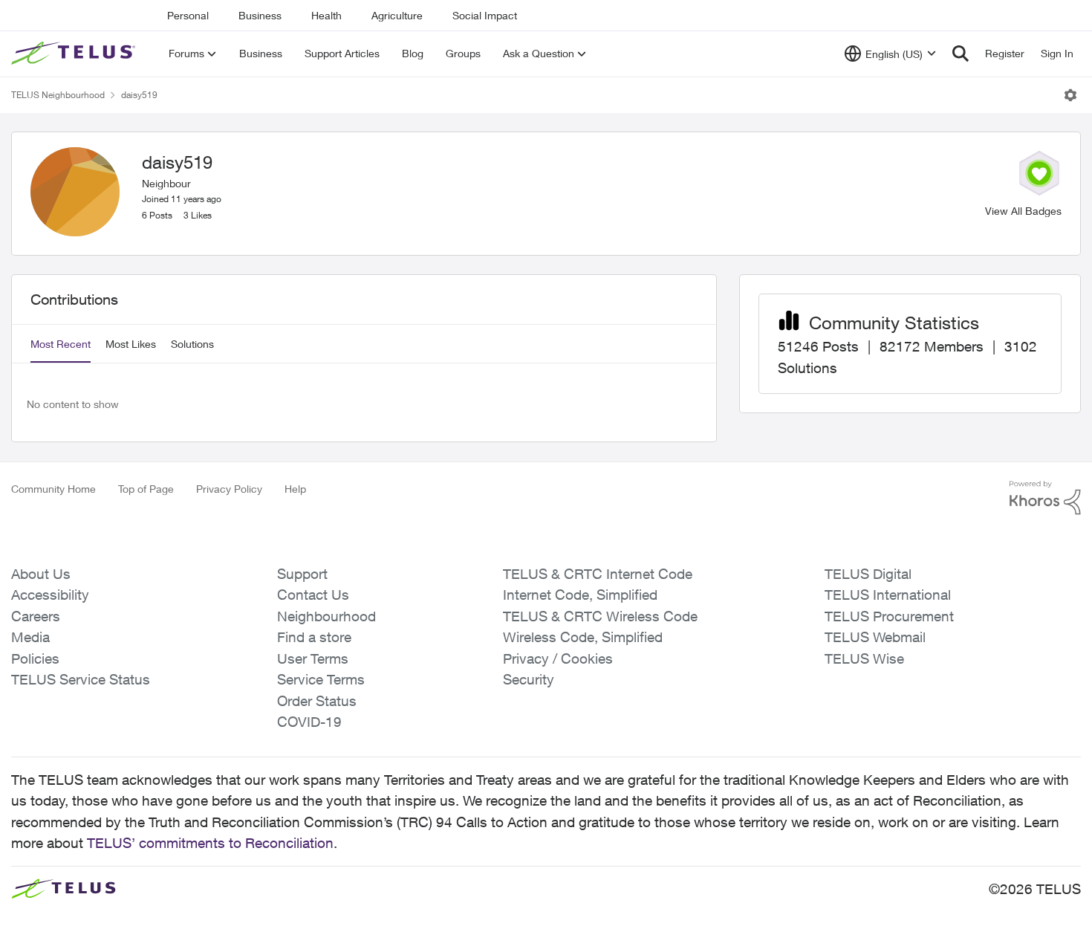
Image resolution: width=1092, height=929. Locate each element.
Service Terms (321, 679)
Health (326, 15)
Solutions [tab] (192, 343)
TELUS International (888, 594)
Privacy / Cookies (558, 658)
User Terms (312, 658)
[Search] (960, 53)
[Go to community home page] (75, 53)
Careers (35, 616)
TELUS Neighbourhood (58, 94)
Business (260, 15)
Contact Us (313, 594)
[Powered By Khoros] (1045, 498)
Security (528, 679)
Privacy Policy (229, 488)
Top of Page (146, 488)
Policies (35, 658)
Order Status (317, 701)
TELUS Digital (868, 574)
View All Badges (1023, 210)
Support (302, 574)
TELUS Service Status (80, 679)
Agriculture (397, 15)
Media (30, 637)
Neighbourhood (326, 616)
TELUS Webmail (875, 637)
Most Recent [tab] (60, 343)
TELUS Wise (864, 658)
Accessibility (50, 594)
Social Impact (484, 15)
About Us (41, 574)
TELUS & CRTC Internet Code (597, 574)
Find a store (314, 637)
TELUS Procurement (889, 616)
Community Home (53, 488)
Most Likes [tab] (130, 343)
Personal (188, 15)
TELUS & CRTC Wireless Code (600, 616)
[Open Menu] (1070, 95)
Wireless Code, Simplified (583, 637)
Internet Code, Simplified (580, 594)
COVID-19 (309, 721)
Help (295, 488)
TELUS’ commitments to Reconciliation (210, 843)
